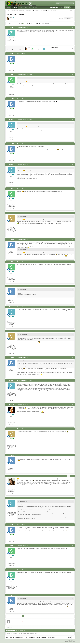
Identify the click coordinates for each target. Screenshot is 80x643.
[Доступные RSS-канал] (73, 637)
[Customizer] (71, 7)
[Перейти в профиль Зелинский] (44, 49)
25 (12, 23)
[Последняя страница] (39, 23)
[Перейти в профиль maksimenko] (26, 49)
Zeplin (11, 27)
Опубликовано (22, 27)
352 (11, 416)
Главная (8, 7)
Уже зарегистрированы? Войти (56, 7)
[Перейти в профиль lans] (8, 18)
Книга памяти (28, 7)
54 (11, 440)
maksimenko (11, 404)
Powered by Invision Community (70, 641)
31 (25, 23)
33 (29, 23)
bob (11, 569)
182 (11, 581)
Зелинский (11, 119)
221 (11, 131)
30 (23, 23)
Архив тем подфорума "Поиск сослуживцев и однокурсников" (28, 18)
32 (27, 23)
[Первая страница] (7, 23)
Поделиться (60, 18)
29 (21, 23)
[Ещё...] (72, 27)
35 (33, 23)
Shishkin (11, 74)
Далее (37, 23)
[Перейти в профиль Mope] (38, 49)
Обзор (14, 7)
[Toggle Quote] (18, 77)
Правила (21, 7)
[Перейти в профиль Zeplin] (11, 33)
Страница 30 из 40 (45, 23)
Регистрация (66, 7)
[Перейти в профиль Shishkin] (32, 49)
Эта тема (69, 3)
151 (11, 86)
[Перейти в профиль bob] (11, 575)
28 (19, 23)
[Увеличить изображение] (25, 56)
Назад (10, 23)
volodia (11, 212)
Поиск (35, 7)
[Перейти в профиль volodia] (11, 218)
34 (31, 23)
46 (11, 65)
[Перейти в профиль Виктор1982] (11, 59)
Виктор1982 (11, 53)
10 (11, 39)
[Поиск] (73, 3)
